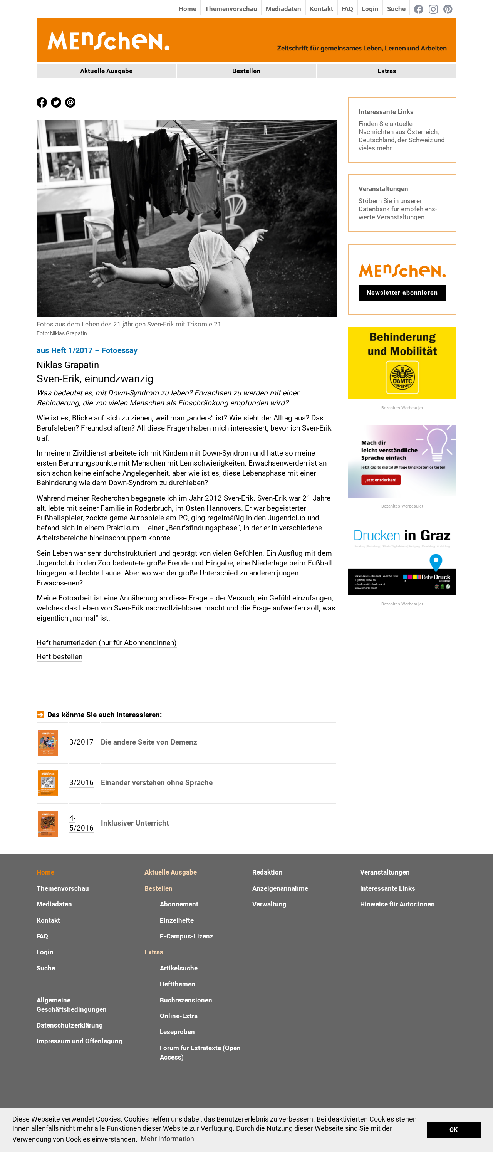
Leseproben (177, 1032)
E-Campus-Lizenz (186, 936)
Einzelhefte (177, 920)
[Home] (107, 39)
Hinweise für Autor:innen (397, 904)
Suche (396, 9)
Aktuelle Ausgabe (106, 71)
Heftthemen (177, 984)
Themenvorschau (231, 9)
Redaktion (267, 872)
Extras (386, 71)
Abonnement (179, 904)
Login (370, 9)
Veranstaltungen (383, 189)
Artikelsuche (179, 968)
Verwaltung (269, 904)
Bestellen (246, 71)
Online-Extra (179, 1016)
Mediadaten (283, 9)
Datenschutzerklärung (70, 1025)
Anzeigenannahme (280, 888)
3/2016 (81, 782)
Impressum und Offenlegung (79, 1041)
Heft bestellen (59, 656)
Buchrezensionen (186, 1000)
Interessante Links (386, 112)
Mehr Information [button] (167, 1139)
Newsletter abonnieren (402, 292)
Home (187, 9)
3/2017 (81, 742)
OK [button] (453, 1130)
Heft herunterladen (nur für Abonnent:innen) (107, 642)
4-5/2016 (81, 823)
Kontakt (321, 9)
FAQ (347, 9)
